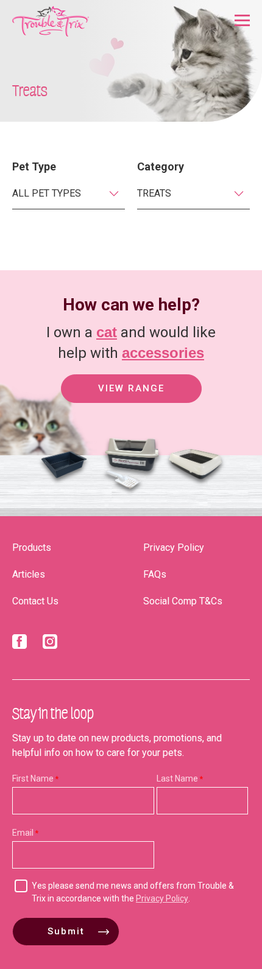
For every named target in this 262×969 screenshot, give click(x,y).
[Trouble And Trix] (50, 21)
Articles (28, 574)
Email (23, 833)
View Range (131, 388)
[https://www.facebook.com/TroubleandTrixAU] (19, 643)
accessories (163, 353)
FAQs (154, 574)
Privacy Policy (173, 547)
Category (160, 166)
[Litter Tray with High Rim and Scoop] (128, 490)
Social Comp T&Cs (182, 601)
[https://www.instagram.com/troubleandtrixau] (50, 643)
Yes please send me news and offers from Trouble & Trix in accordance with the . (133, 892)
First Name (33, 778)
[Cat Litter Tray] (64, 490)
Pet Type (34, 166)
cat (106, 332)
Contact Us (35, 601)
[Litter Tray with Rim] (195, 490)
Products (31, 547)
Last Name (177, 778)
